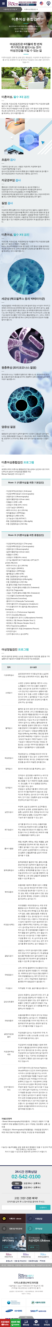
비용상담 (38, 1219)
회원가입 (10, 1265)
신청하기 (43, 1207)
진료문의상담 (33, 1261)
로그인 (4, 1265)
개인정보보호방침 (28, 1265)
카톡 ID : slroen (15, 1219)
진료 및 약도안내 (15, 1229)
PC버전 (42, 1261)
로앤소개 (9, 1261)
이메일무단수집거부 (43, 1265)
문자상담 (38, 1229)
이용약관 (18, 1265)
